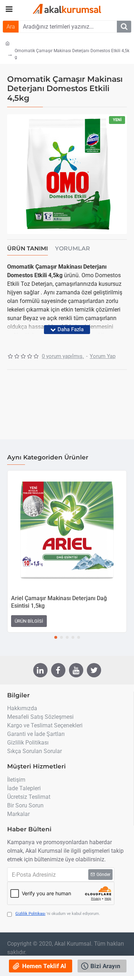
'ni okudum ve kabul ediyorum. (57, 913)
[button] (55, 637)
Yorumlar (72, 248)
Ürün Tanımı (27, 248)
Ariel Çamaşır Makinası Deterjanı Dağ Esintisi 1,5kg (59, 602)
